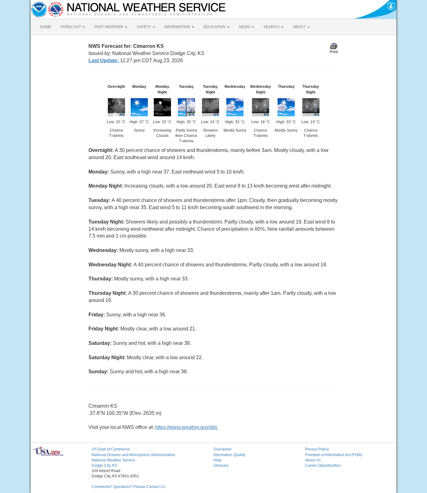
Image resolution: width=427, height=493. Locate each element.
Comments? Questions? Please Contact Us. (129, 487)
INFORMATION (177, 27)
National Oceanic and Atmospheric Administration (133, 455)
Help (218, 460)
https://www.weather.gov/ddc (186, 427)
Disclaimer (223, 449)
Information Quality (229, 455)
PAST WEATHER (109, 27)
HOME (45, 27)
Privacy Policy (317, 449)
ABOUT (300, 27)
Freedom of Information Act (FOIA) (333, 455)
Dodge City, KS (104, 465)
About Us (313, 460)
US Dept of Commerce (111, 449)
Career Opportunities (323, 465)
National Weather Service (113, 460)
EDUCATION (214, 27)
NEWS (245, 27)
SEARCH (272, 27)
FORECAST (71, 27)
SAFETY (144, 27)
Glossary (221, 465)
